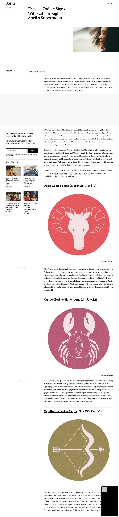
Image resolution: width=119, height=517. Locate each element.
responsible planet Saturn (64, 159)
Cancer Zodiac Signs (58, 299)
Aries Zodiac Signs (56, 186)
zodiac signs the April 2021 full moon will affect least (71, 173)
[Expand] (103, 488)
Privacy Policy (11, 155)
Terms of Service (33, 154)
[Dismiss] (116, 488)
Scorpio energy (96, 162)
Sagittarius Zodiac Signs (60, 411)
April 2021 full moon (100, 78)
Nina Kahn (9, 70)
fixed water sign (51, 136)
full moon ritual (85, 287)
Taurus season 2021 (74, 130)
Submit (33, 151)
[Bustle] (10, 3)
